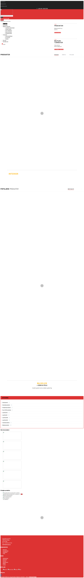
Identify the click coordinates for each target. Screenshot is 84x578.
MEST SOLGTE (71, 189)
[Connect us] (0, 575)
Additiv (1, 282)
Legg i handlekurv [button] (6, 69)
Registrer (45, 8)
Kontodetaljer (5, 551)
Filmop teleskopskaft (7, 496)
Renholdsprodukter (6, 405)
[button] (5, 21)
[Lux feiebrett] (6, 498)
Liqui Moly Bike (3, 159)
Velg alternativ (10, 166)
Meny (2, 20)
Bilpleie (4, 563)
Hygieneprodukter (6, 422)
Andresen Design (32, 576)
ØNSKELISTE (3, 3)
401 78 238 (6, 18)
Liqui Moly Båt (3, 271)
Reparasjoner (5, 558)
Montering (5, 559)
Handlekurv (5, 552)
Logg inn (40, 8)
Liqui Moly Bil (2, 62)
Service (4, 561)
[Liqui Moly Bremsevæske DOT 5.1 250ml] (11, 492)
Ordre (4, 553)
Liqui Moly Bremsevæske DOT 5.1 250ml (11, 494)
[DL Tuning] (6, 14)
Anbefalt (64, 54)
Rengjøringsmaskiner (6, 407)
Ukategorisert (5, 402)
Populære (71, 54)
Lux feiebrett (5, 499)
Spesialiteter (5, 562)
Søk (1, 17)
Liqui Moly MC (3, 260)
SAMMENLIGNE (3, 6)
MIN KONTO (2, 1)
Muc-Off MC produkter (6, 410)
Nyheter (56, 54)
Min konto (5, 549)
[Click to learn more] (42, 436)
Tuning (4, 564)
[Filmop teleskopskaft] (7, 495)
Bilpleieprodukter (3, 197)
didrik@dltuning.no (6, 544)
